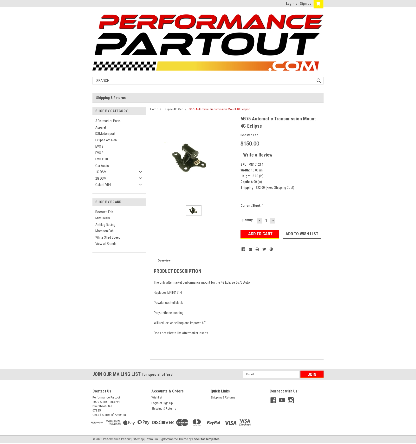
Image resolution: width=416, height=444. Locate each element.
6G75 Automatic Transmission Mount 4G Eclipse (219, 109)
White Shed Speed (107, 237)
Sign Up (305, 4)
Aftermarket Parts (108, 121)
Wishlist (156, 397)
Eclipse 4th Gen (106, 140)
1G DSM (100, 172)
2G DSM (100, 178)
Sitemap (138, 439)
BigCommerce (168, 439)
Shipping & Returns (111, 98)
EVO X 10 (101, 159)
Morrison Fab (104, 231)
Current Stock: (252, 206)
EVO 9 (99, 153)
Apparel (100, 127)
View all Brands (106, 244)
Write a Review (257, 155)
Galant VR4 (103, 185)
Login (290, 4)
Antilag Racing (105, 224)
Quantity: (247, 220)
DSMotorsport (105, 133)
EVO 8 (99, 146)
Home (154, 109)
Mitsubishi (102, 218)
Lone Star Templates (206, 439)
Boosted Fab (104, 212)
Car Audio (102, 165)
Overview (164, 260)
